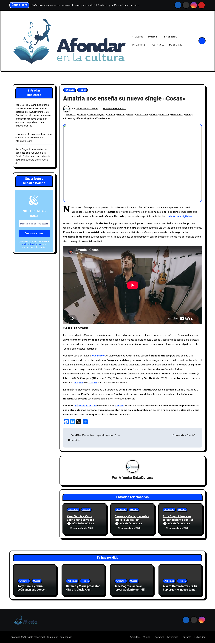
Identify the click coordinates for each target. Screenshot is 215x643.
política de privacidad (31, 244)
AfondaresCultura (86, 405)
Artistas (82, 114)
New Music (177, 114)
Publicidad (175, 44)
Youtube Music (104, 118)
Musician (164, 114)
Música (153, 36)
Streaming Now (86, 118)
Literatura (171, 36)
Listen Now (142, 114)
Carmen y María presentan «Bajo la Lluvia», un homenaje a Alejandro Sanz (33, 137)
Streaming (139, 44)
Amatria (71, 114)
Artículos (137, 36)
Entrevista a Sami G (184, 435)
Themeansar (65, 637)
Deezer (121, 114)
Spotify (188, 114)
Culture (111, 114)
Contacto (158, 44)
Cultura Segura (96, 114)
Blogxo (50, 637)
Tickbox (93, 382)
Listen (130, 114)
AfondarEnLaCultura (87, 108)
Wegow (78, 382)
